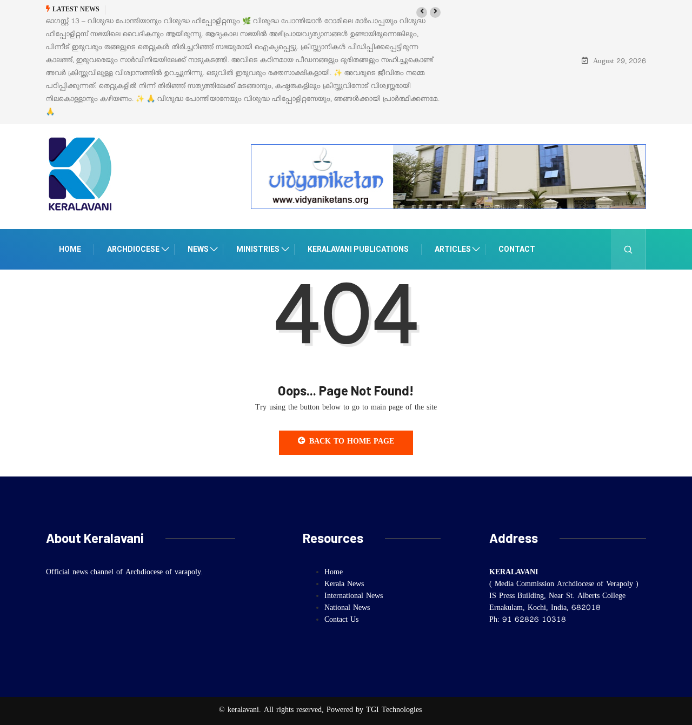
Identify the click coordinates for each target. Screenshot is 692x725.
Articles (453, 249)
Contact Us (341, 620)
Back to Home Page (351, 442)
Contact (516, 249)
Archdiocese (133, 249)
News (198, 249)
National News (347, 608)
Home (70, 249)
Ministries (258, 249)
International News (353, 597)
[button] (421, 12)
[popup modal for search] (628, 249)
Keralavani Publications (358, 249)
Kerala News (344, 585)
